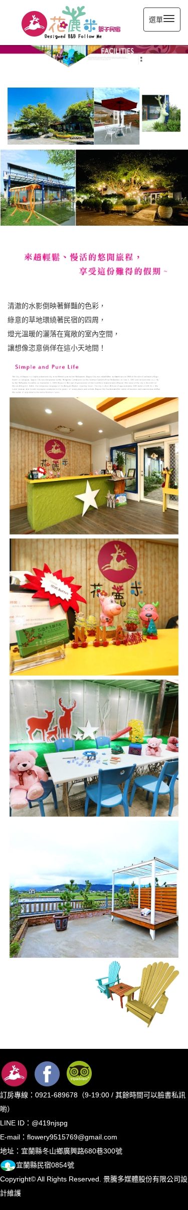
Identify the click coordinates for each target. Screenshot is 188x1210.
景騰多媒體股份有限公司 (141, 1179)
